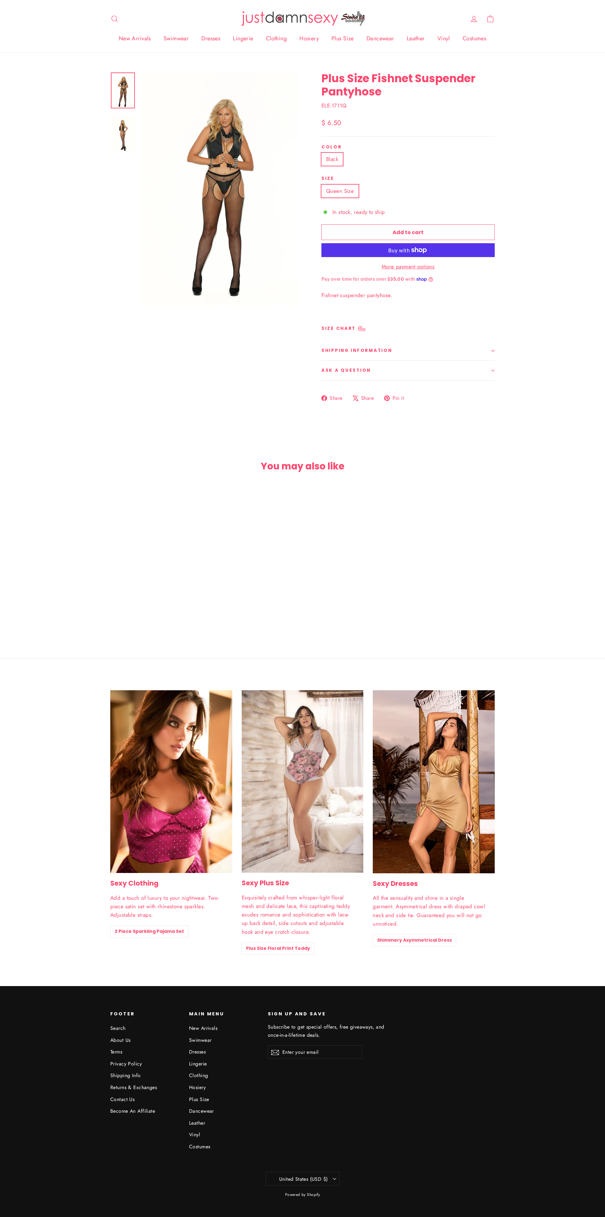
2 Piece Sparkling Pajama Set (149, 931)
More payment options (408, 266)
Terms (116, 1051)
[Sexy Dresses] (434, 781)
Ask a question (346, 370)
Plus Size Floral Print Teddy (278, 948)
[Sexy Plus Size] (303, 781)
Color (331, 147)
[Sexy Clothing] (171, 781)
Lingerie (243, 38)
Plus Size (342, 38)
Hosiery (309, 38)
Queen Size (340, 191)
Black (332, 159)
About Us (120, 1040)
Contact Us (122, 1099)
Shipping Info (125, 1075)
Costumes (474, 38)
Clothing (276, 38)
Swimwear (176, 38)
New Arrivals (135, 38)
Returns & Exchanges (133, 1087)
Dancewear (380, 38)
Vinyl (443, 38)
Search (118, 1028)
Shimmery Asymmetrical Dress (414, 940)
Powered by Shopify (302, 1194)
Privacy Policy (126, 1063)
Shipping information (356, 350)
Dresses (210, 38)
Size (327, 178)
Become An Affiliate (132, 1111)
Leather (416, 38)
